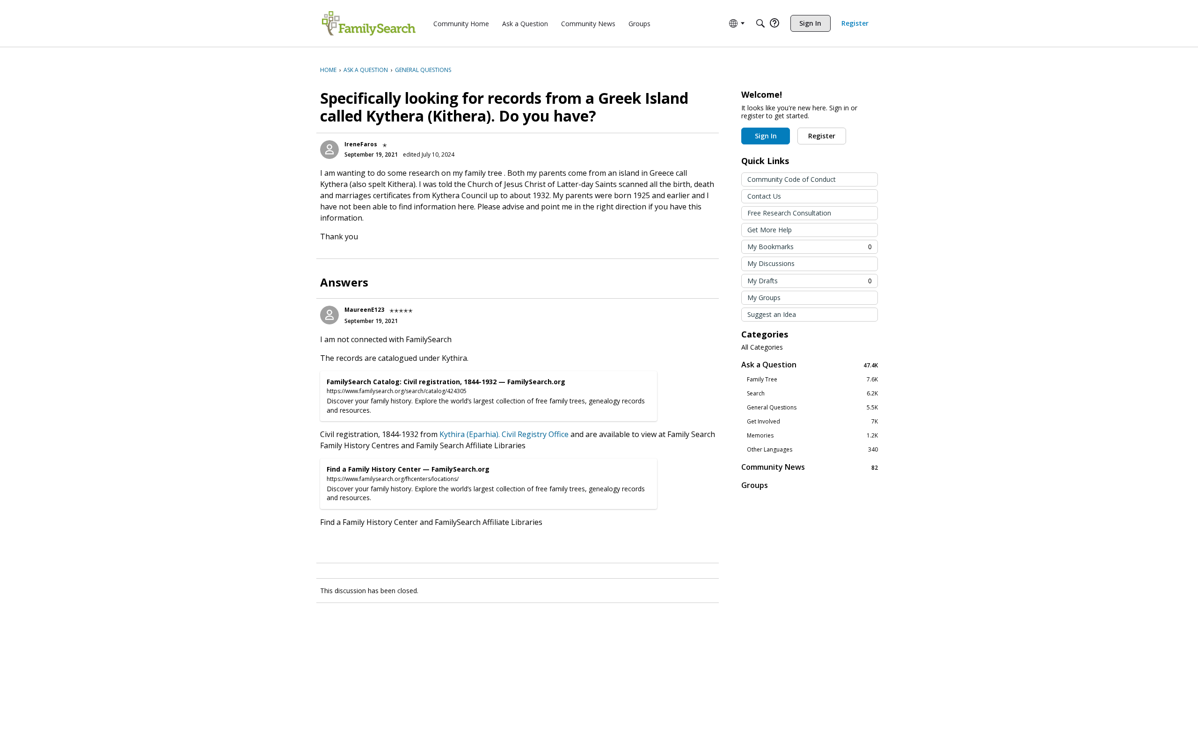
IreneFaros (360, 144)
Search (812, 393)
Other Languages (812, 449)
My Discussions (771, 263)
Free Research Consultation (789, 212)
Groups (754, 485)
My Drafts (809, 280)
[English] (369, 23)
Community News (809, 467)
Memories (812, 435)
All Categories (762, 347)
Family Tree (812, 379)
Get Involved (812, 421)
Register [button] (821, 135)
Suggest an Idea (771, 314)
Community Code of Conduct (791, 179)
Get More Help (769, 229)
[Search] (760, 23)
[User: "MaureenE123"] (329, 315)
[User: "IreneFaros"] (329, 149)
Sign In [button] (766, 135)
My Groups (764, 297)
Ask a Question (809, 365)
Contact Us (764, 196)
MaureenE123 (364, 310)
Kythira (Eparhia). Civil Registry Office (504, 434)
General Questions (812, 407)
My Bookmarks (809, 246)
